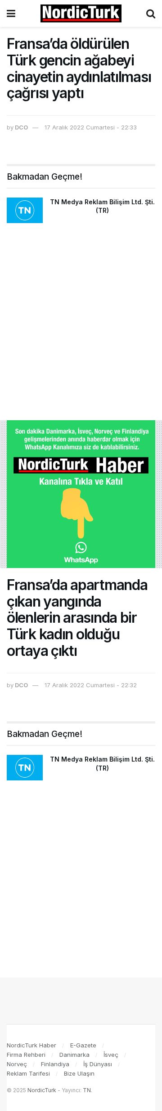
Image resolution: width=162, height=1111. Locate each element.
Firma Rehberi (26, 1054)
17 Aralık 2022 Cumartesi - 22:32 (91, 685)
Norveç (17, 1064)
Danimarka (74, 1054)
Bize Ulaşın (79, 1073)
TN (87, 1090)
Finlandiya (55, 1064)
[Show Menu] (11, 13)
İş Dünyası (97, 1064)
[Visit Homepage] (81, 13)
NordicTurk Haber (31, 1045)
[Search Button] (150, 13)
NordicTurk (41, 1090)
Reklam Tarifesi (28, 1073)
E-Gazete (83, 1045)
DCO (21, 127)
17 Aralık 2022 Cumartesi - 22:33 (91, 127)
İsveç (111, 1054)
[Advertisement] (81, 326)
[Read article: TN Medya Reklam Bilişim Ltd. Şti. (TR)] (25, 210)
